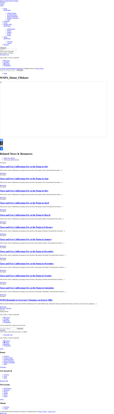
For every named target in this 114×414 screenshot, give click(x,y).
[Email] (57, 146)
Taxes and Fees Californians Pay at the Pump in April (24, 203)
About (5, 37)
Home (5, 73)
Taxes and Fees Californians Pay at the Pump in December (27, 251)
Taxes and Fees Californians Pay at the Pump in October (26, 276)
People (9, 30)
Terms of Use (51, 411)
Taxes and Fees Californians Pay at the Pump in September (27, 288)
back (5, 10)
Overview (10, 41)
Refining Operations (13, 18)
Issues (5, 8)
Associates (7, 21)
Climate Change (11, 13)
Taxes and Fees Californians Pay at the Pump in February (26, 227)
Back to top (3, 413)
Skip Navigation (13, 1)
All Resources (11, 29)
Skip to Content (4, 1)
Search (21, 70)
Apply (5, 378)
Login (1, 5)
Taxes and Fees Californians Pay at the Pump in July (24, 166)
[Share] (57, 148)
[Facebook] (57, 140)
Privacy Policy (40, 68)
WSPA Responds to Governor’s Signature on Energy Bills (26, 300)
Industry (9, 32)
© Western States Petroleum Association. (11, 68)
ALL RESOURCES (11, 159)
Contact (9, 43)
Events (5, 22)
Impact (9, 33)
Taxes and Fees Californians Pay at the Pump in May (24, 191)
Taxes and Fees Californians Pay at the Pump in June (24, 178)
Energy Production (12, 16)
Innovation (7, 390)
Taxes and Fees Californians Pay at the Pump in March (25, 215)
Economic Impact (12, 15)
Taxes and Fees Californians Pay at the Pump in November (27, 263)
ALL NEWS (9, 158)
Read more (3, 173)
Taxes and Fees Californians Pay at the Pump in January (26, 239)
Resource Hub (8, 24)
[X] (57, 143)
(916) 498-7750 (4, 54)
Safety (9, 19)
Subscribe (20, 328)
